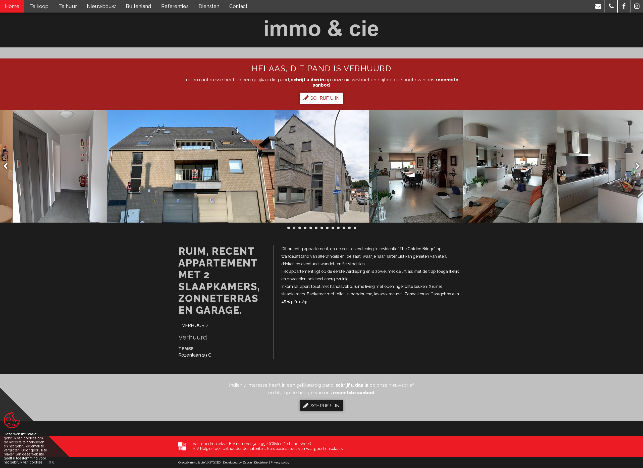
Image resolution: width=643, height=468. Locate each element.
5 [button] (310, 228)
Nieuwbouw (101, 6)
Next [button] (635, 166)
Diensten (209, 6)
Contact (238, 6)
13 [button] (354, 228)
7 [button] (321, 228)
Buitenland (138, 6)
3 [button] (299, 228)
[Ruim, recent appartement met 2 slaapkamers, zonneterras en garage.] (60, 166)
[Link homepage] (322, 28)
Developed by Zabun (237, 462)
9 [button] (332, 228)
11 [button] (343, 228)
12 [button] (349, 228)
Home (12, 6)
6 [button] (316, 228)
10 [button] (338, 228)
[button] (598, 6)
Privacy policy (280, 462)
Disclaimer (261, 462)
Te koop (38, 6)
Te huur (68, 6)
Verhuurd (195, 325)
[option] (191, 166)
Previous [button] (8, 166)
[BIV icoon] (182, 446)
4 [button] (305, 228)
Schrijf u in (325, 98)
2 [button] (294, 228)
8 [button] (327, 228)
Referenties (175, 6)
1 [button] (288, 228)
